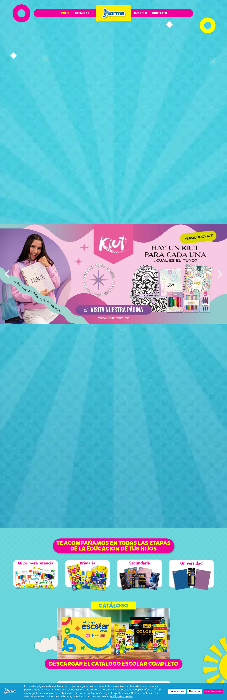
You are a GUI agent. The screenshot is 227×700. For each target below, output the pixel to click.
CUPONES (140, 13)
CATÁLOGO (82, 13)
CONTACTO (159, 13)
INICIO (65, 13)
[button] (7, 274)
